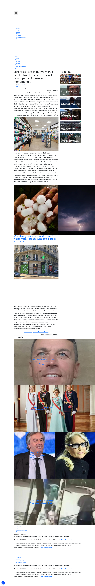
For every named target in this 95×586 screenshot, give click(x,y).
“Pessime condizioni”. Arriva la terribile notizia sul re (41, 408)
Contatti (18, 528)
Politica (18, 28)
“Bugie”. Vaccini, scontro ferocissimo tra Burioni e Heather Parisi (43, 455)
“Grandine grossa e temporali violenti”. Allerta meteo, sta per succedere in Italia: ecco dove (35, 239)
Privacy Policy (16, 534)
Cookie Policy (23, 534)
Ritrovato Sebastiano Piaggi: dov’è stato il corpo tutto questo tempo (70, 93)
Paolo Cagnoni (21, 84)
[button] (3, 583)
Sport (17, 39)
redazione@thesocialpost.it (46, 547)
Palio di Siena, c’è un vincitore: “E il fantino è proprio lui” (70, 81)
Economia (18, 35)
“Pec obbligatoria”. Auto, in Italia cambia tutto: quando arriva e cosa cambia (70, 128)
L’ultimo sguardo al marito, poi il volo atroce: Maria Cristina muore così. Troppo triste (70, 105)
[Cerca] (14, 10)
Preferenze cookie (21, 532)
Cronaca (18, 32)
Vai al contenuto (17, 1)
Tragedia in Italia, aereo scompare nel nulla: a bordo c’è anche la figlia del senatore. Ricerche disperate (70, 116)
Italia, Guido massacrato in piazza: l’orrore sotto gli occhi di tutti (43, 501)
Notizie (17, 86)
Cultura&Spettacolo (21, 37)
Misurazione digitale (21, 530)
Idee (17, 27)
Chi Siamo (18, 526)
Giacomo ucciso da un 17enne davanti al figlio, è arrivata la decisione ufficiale (42, 361)
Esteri (17, 30)
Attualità (18, 33)
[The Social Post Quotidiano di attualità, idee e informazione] (54, 20)
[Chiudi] (16, 13)
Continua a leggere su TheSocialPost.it (36, 332)
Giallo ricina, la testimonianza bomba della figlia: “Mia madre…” (70, 141)
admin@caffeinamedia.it (66, 539)
